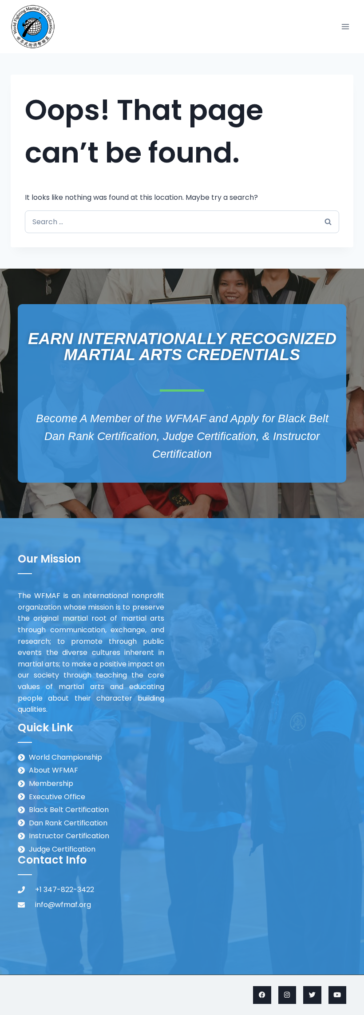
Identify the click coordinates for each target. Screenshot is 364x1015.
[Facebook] (262, 995)
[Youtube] (337, 995)
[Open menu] (345, 26)
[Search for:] (182, 222)
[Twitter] (312, 995)
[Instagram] (287, 995)
